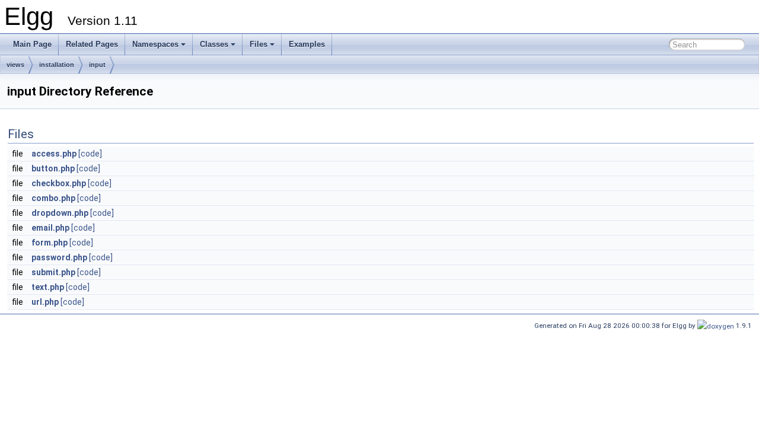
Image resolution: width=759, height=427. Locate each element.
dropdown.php (59, 213)
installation (56, 64)
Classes (214, 44)
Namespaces (155, 44)
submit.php (53, 272)
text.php (47, 287)
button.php (53, 168)
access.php (53, 153)
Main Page (32, 44)
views (15, 64)
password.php (59, 257)
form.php (49, 242)
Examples (307, 44)
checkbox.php (58, 183)
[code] (90, 153)
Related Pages (92, 44)
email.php (50, 227)
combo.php (53, 198)
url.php (45, 302)
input (97, 64)
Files (258, 44)
